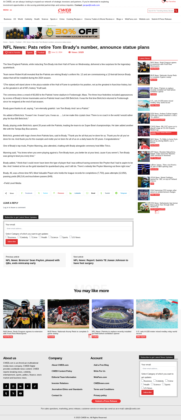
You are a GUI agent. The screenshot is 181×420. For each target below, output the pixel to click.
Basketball (154, 169)
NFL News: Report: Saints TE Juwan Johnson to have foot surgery (101, 261)
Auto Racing (155, 68)
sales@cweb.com (132, 408)
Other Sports (155, 105)
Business (12, 237)
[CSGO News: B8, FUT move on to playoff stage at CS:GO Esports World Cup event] (144, 131)
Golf (152, 183)
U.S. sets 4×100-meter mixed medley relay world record (161, 102)
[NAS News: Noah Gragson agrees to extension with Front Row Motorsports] (144, 67)
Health (44, 237)
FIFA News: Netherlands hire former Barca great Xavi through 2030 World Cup (164, 205)
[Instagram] (13, 386)
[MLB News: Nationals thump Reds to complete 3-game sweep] (144, 80)
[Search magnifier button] (176, 11)
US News (76, 237)
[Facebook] (6, 386)
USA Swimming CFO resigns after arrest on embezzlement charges (163, 191)
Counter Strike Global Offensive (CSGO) (161, 133)
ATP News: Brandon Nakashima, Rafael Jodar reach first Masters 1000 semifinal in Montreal (163, 153)
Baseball (154, 79)
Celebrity (24, 237)
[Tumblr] (6, 393)
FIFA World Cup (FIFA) (158, 119)
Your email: (10, 224)
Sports (11, 42)
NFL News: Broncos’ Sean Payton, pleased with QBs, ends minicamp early (33, 261)
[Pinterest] (28, 386)
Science (54, 237)
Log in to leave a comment (14, 207)
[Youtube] (20, 393)
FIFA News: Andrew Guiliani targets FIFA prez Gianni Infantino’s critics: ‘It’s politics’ (163, 115)
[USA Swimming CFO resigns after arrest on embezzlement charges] (144, 194)
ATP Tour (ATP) (155, 158)
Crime (34, 237)
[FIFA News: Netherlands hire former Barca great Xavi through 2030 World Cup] (144, 207)
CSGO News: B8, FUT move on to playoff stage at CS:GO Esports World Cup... (163, 128)
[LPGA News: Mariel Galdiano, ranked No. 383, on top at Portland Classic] (144, 182)
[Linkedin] (20, 386)
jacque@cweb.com (91, 5)
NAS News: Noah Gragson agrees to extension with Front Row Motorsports (163, 64)
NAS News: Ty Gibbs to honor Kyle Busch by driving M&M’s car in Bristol (163, 141)
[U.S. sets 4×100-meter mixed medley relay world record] (144, 105)
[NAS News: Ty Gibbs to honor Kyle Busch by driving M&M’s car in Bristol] (144, 143)
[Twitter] (13, 393)
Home (5, 42)
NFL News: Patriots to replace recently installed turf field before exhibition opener (162, 90)
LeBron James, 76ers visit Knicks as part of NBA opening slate (163, 166)
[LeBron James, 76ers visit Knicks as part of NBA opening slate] (144, 169)
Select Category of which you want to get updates (27, 234)
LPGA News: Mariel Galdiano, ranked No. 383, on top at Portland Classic (163, 179)
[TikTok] (35, 386)
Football (18, 42)
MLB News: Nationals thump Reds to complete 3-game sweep (163, 76)
